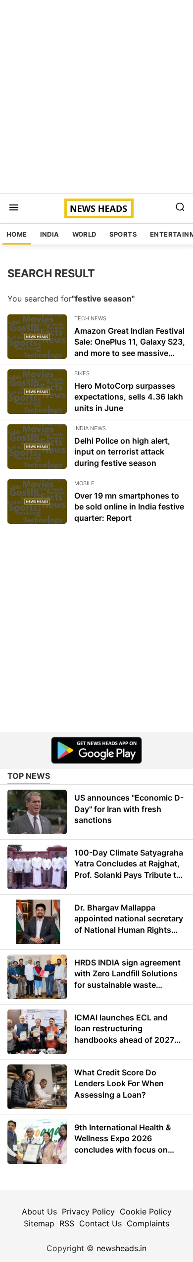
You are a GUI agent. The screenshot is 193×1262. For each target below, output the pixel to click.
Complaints (148, 1223)
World (84, 234)
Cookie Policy (146, 1211)
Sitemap (39, 1223)
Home (16, 234)
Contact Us (100, 1223)
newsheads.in (121, 1248)
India (49, 234)
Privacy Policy (88, 1211)
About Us (39, 1211)
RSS (66, 1223)
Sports (123, 234)
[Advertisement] (96, 96)
